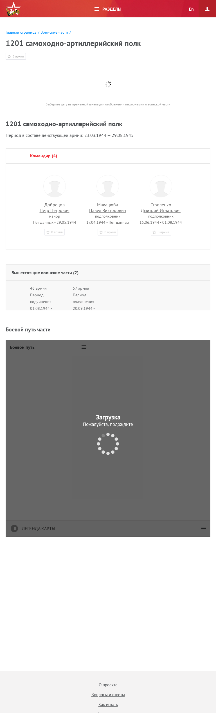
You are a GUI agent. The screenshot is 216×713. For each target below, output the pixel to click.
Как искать (108, 704)
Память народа (13, 9)
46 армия (38, 288)
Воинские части (54, 32)
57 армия (81, 288)
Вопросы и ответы (108, 694)
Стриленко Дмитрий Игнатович (161, 207)
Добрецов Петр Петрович (54, 207)
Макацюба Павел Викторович (107, 207)
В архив (18, 56)
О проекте (108, 684)
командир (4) (43, 155)
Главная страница (21, 32)
